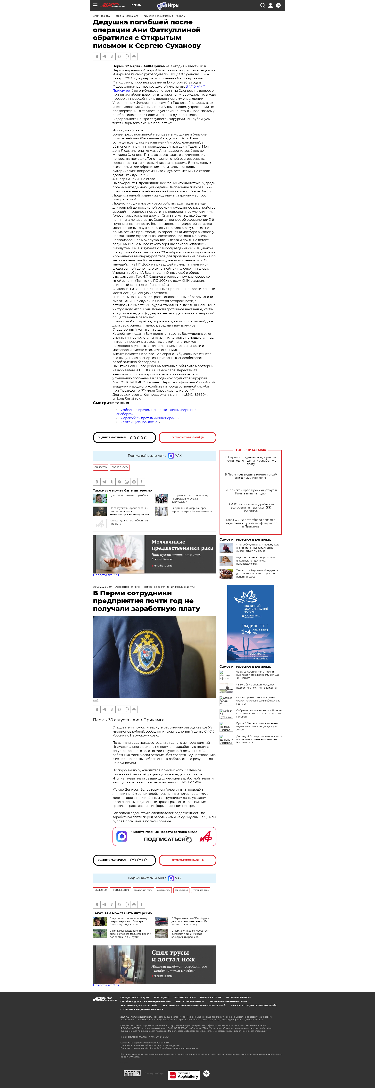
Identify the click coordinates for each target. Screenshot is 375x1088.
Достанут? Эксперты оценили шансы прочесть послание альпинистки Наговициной (259, 739)
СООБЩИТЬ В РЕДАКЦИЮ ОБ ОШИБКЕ (142, 1009)
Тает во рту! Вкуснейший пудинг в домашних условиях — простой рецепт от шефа (257, 573)
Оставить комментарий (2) (188, 437)
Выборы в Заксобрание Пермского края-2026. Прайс (194, 1005)
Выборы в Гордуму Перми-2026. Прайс (254, 1005)
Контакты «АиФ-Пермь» (190, 1001)
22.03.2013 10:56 (102, 15)
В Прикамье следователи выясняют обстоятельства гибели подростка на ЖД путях (130, 933)
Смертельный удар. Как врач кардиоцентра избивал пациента (191, 510)
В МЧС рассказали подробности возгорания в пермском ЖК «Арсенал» (251, 508)
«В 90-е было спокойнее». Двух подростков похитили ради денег (257, 686)
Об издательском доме (135, 997)
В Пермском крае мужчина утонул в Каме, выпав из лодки (251, 492)
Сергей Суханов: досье (139, 422)
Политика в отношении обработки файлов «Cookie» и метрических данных (159, 1048)
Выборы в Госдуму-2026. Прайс (139, 1005)
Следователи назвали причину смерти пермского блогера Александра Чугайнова (129, 921)
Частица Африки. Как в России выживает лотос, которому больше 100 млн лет (257, 674)
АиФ (95, 700)
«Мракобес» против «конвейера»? (148, 418)
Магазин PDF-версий (238, 997)
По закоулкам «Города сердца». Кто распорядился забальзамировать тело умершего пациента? (131, 513)
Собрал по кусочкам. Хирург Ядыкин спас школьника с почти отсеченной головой (259, 713)
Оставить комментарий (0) (187, 860)
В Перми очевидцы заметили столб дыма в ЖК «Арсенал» (251, 476)
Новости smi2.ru (106, 575)
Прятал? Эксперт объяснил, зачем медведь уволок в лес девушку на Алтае (257, 726)
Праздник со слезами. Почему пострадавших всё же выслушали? (189, 498)
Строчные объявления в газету (228, 1001)
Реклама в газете (210, 997)
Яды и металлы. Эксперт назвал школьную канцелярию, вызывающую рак (255, 560)
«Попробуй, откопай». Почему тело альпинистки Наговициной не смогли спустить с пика (257, 547)
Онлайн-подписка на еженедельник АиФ (146, 1001)
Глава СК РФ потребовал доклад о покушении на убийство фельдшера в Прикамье (250, 523)
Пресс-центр (161, 997)
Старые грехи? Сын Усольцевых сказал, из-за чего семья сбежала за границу (258, 700)
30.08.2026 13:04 (102, 586)
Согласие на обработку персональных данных (145, 1042)
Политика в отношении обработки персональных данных (150, 1045)
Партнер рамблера (154, 1073)
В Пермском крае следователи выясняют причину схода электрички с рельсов (190, 933)
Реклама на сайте (185, 997)
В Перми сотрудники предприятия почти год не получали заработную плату (250, 461)
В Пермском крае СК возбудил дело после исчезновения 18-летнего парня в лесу (190, 921)
